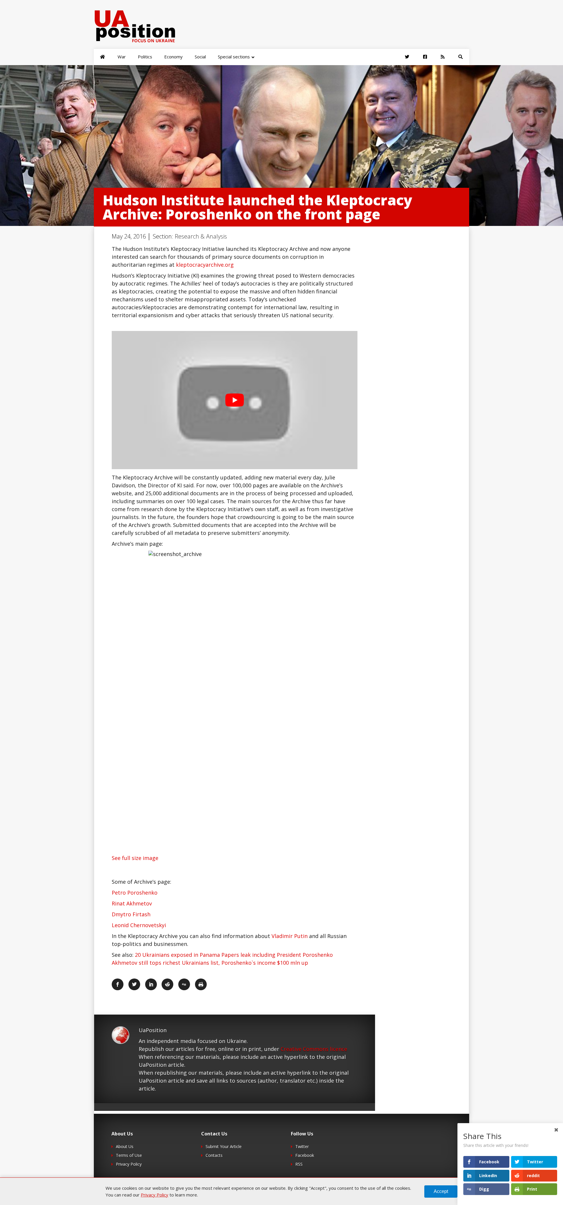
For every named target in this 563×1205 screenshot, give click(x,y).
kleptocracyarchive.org (205, 264)
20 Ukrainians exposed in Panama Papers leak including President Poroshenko (234, 954)
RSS (299, 1164)
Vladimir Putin (290, 935)
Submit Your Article (224, 1146)
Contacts (214, 1155)
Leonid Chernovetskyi (139, 925)
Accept (441, 1191)
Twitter (302, 1146)
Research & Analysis (201, 236)
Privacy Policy (129, 1164)
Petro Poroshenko (134, 892)
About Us (124, 1146)
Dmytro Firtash (131, 914)
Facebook (304, 1155)
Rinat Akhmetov (132, 903)
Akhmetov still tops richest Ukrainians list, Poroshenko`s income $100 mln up (210, 962)
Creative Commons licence (314, 1048)
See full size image (135, 857)
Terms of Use (129, 1155)
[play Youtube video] (234, 400)
